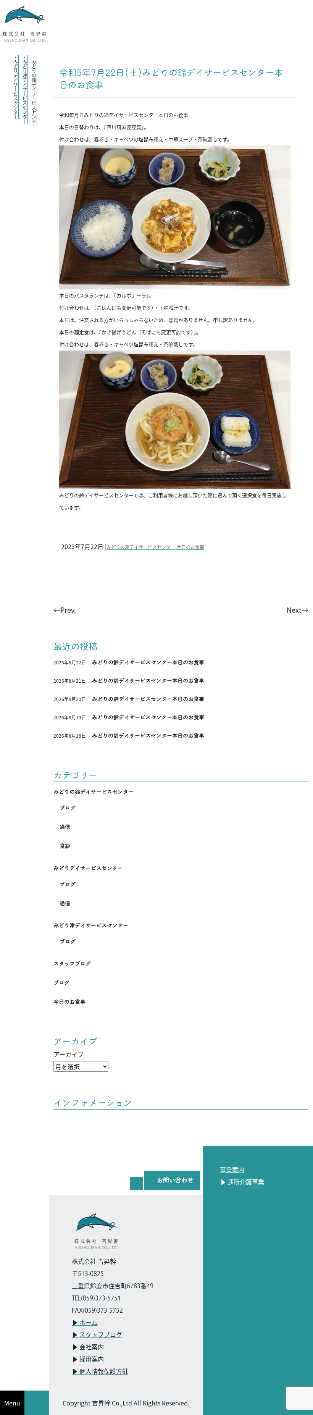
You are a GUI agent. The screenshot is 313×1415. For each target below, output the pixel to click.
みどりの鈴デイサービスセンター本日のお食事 (148, 662)
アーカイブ (68, 1054)
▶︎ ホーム (85, 1323)
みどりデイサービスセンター (88, 868)
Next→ (297, 610)
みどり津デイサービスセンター (90, 925)
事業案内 (232, 1170)
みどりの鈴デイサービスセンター (140, 547)
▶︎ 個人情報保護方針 (100, 1372)
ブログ (68, 808)
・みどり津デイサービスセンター (24, 89)
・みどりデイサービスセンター (15, 87)
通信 (65, 827)
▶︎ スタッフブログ (97, 1335)
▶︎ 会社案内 (88, 1347)
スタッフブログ (72, 963)
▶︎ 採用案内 (88, 1359)
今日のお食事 (190, 547)
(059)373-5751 (101, 1298)
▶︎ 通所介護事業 (242, 1182)
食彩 (65, 846)
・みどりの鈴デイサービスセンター (34, 91)
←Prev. (64, 610)
